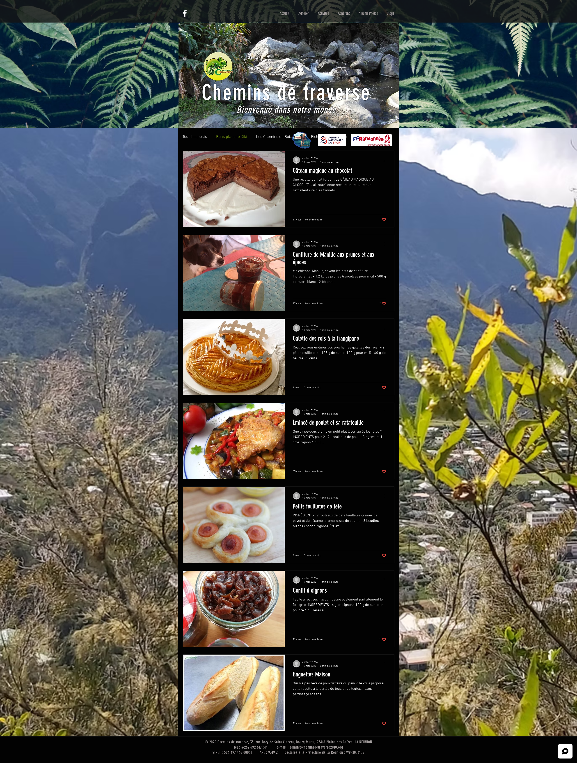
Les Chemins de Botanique (279, 137)
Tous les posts (195, 137)
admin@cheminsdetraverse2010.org (316, 747)
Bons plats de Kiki (231, 137)
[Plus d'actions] (385, 160)
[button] (303, 13)
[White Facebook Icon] (184, 13)
